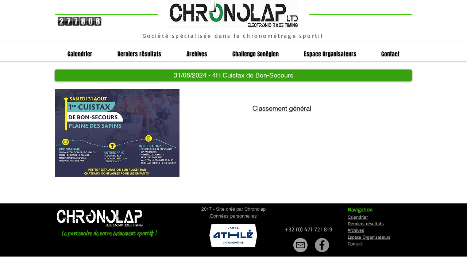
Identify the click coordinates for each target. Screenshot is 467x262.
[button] (233, 75)
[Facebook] (322, 245)
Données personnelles (233, 216)
